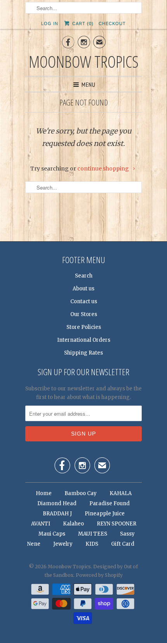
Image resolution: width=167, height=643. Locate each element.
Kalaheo (73, 523)
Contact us (83, 301)
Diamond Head (57, 503)
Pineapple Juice (105, 513)
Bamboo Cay (80, 493)
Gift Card (122, 544)
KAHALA (121, 493)
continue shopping (103, 168)
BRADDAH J (57, 513)
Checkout (112, 23)
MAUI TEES (92, 534)
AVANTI (40, 523)
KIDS (91, 544)
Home (44, 493)
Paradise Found (109, 503)
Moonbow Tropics (84, 61)
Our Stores (83, 314)
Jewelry (63, 544)
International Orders (83, 340)
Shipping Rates (83, 353)
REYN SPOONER (116, 523)
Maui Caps (51, 534)
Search (83, 275)
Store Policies (83, 327)
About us (83, 288)
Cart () (82, 23)
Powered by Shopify (99, 575)
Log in (49, 23)
